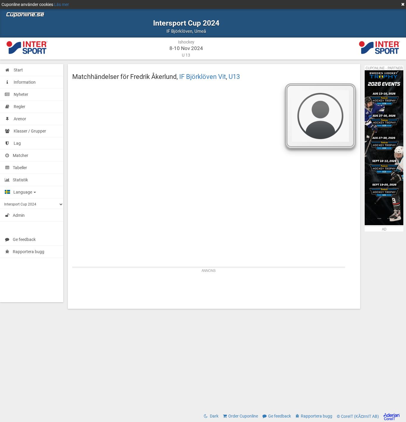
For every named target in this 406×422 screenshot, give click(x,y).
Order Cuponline (243, 416)
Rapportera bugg (28, 251)
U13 (234, 76)
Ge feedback (24, 239)
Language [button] (23, 192)
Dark (213, 416)
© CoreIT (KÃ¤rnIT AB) (358, 416)
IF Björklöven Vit (202, 76)
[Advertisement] (214, 288)
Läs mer (61, 4)
